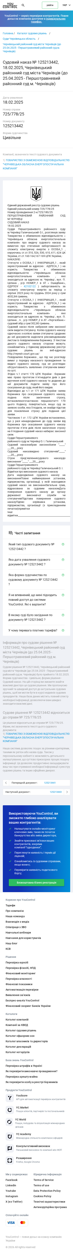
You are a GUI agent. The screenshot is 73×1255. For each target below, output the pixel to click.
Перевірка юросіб (17, 962)
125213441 (50, 782)
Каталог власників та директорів (27, 1041)
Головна (8, 33)
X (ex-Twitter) (14, 1201)
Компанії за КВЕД (17, 1025)
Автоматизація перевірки (22, 989)
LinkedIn (11, 1185)
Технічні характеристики (49, 1201)
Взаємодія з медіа (17, 921)
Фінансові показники (19, 984)
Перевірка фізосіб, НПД (21, 967)
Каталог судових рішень (32, 33)
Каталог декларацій (18, 1046)
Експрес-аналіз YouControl (22, 1000)
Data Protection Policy (47, 1190)
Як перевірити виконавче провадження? (31, 1071)
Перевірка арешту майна (22, 1076)
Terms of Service (44, 1179)
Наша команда (15, 916)
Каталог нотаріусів (18, 1052)
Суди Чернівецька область (19, 38)
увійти (50, 5)
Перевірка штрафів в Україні (24, 1065)
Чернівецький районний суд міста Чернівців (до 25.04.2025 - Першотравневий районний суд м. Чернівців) (32, 48)
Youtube (11, 1190)
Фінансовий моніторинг (21, 973)
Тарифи (10, 905)
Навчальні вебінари (18, 932)
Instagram (12, 1196)
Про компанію (15, 910)
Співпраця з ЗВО (16, 927)
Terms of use (41, 1185)
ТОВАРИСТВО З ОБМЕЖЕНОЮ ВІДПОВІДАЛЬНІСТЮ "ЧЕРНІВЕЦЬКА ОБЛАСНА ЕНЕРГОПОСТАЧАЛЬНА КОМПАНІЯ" (36, 164)
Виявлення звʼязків (18, 995)
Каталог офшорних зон (20, 1035)
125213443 (56, 792)
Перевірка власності (19, 978)
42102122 (30, 286)
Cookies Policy (42, 1196)
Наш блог (11, 943)
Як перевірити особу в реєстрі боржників (32, 1082)
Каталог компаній (17, 1019)
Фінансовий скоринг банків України (28, 1005)
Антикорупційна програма (50, 1207)
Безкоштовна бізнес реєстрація (36, 882)
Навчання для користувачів (23, 937)
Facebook (11, 1179)
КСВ (8, 948)
